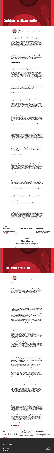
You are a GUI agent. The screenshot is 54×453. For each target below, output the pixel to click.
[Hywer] (6, 448)
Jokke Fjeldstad (6, 233)
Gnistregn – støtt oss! (5, 444)
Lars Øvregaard (39, 235)
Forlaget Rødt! (10, 444)
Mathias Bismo (22, 436)
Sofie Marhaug (6, 437)
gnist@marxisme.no (48, 449)
